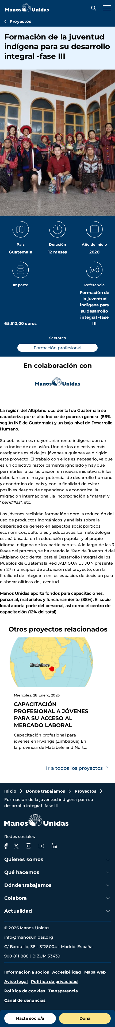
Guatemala (20, 252)
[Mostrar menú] (105, 8)
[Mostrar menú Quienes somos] (108, 859)
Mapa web (95, 972)
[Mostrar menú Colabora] (108, 898)
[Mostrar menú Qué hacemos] (108, 872)
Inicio (10, 791)
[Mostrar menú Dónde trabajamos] (108, 885)
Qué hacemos (21, 872)
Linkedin (54, 846)
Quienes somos (24, 859)
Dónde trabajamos (45, 791)
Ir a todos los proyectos (74, 768)
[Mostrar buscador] (92, 8)
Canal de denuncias (25, 1000)
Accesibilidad (66, 972)
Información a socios (26, 972)
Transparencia (63, 990)
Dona (84, 1018)
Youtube (41, 846)
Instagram (28, 846)
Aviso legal (16, 981)
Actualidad (18, 911)
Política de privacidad (54, 981)
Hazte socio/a (30, 1018)
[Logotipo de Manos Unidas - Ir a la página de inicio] (27, 10)
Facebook (5, 846)
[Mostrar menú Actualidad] (108, 911)
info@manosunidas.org (28, 937)
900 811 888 (16, 956)
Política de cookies (24, 990)
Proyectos (20, 21)
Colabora (15, 898)
